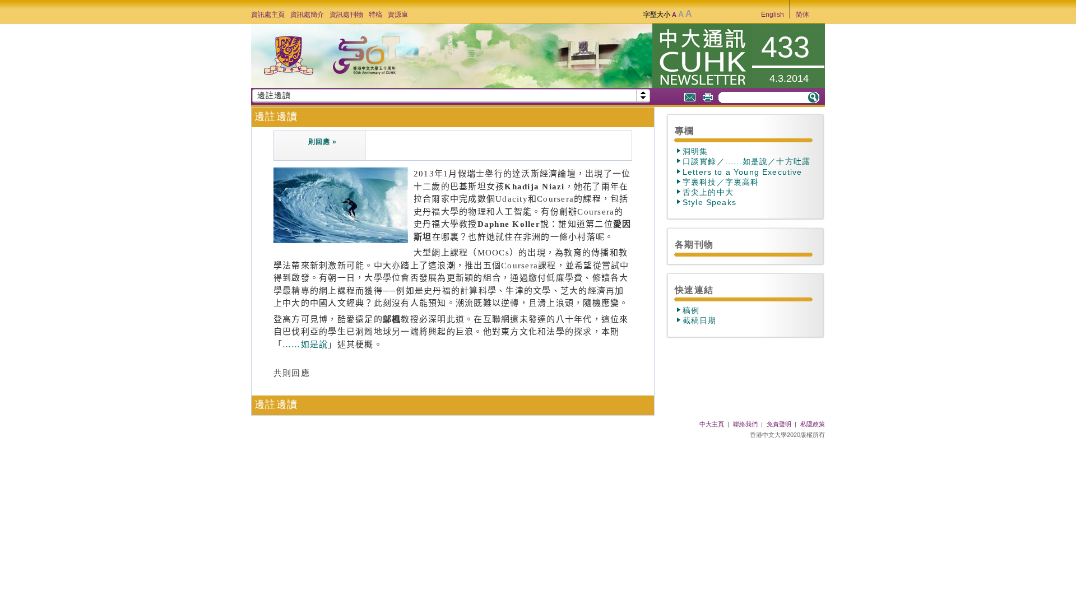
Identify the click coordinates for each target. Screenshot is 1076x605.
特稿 (375, 14)
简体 (802, 14)
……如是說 (305, 344)
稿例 (691, 310)
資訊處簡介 (307, 14)
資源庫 (398, 14)
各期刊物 (694, 244)
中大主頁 (711, 424)
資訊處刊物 (346, 14)
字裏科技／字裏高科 (721, 182)
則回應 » (322, 142)
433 (785, 47)
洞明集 (695, 151)
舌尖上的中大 (708, 192)
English (772, 14)
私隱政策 (812, 424)
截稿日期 (700, 320)
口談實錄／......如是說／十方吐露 (746, 161)
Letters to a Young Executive (743, 171)
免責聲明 (779, 424)
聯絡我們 (745, 424)
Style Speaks (709, 202)
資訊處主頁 (268, 14)
